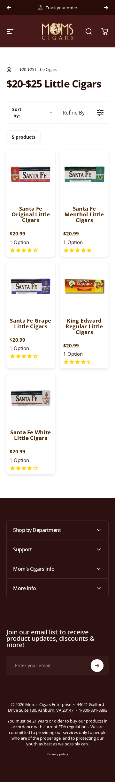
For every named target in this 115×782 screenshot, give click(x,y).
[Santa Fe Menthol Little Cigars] (84, 174)
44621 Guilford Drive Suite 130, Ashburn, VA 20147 (56, 707)
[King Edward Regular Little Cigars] (84, 286)
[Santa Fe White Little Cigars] (31, 398)
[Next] (106, 7)
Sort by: (16, 112)
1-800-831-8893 (93, 710)
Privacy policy (57, 754)
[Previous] (9, 7)
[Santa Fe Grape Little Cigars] (31, 286)
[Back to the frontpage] (9, 69)
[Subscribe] (97, 665)
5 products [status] (23, 137)
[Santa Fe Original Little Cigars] (31, 174)
